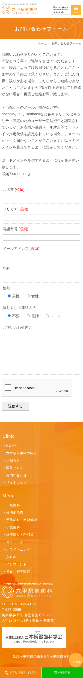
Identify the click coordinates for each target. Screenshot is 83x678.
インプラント (16, 564)
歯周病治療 (15, 512)
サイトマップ (16, 482)
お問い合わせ (16, 475)
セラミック (15, 542)
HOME (11, 446)
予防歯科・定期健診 (21, 520)
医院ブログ (15, 468)
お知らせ (13, 460)
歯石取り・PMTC (20, 534)
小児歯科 (13, 527)
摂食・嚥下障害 (18, 571)
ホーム (42, 43)
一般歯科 (13, 505)
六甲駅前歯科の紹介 (21, 453)
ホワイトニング (18, 549)
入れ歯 (11, 557)
